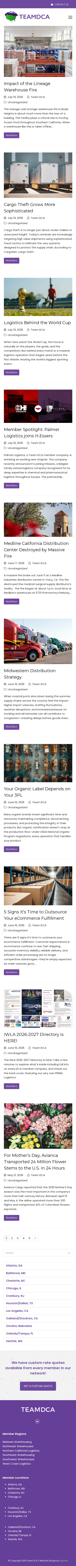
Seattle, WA (14, 1341)
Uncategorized (17, 102)
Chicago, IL (13, 1288)
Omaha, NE (15, 1531)
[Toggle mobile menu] (70, 17)
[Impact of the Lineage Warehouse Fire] (38, 75)
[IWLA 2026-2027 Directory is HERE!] (38, 1025)
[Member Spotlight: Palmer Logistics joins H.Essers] (38, 420)
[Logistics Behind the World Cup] (38, 314)
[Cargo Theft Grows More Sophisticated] (38, 196)
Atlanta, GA (14, 1265)
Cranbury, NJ (15, 1296)
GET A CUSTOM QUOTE (38, 1386)
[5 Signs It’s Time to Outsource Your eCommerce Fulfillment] (38, 903)
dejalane (63, 1560)
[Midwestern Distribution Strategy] (38, 662)
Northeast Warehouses (18, 1446)
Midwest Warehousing (17, 1442)
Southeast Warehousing (19, 1455)
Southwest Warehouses (18, 1459)
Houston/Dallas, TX (19, 1303)
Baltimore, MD (15, 1273)
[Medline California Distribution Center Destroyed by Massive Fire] (38, 534)
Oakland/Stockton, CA (22, 1318)
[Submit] (69, 1253)
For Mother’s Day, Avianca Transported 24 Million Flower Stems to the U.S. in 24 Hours (35, 1162)
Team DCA (38, 97)
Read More (11, 135)
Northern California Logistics (21, 1450)
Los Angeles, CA (17, 1311)
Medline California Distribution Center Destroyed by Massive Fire (36, 550)
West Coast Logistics (17, 1463)
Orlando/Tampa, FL (19, 1333)
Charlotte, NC (15, 1281)
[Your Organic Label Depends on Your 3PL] (38, 780)
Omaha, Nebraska (19, 1326)
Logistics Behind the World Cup (37, 322)
